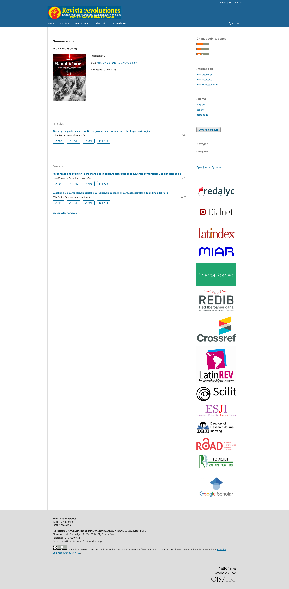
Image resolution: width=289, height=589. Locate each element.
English (200, 104)
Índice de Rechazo (122, 23)
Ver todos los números (65, 213)
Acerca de (80, 23)
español (200, 109)
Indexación (100, 23)
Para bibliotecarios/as (207, 84)
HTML (74, 141)
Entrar (238, 2)
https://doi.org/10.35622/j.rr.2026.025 (117, 62)
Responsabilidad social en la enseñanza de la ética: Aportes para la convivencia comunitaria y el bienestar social (117, 173)
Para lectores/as (204, 74)
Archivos (64, 23)
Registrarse (225, 2)
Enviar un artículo (208, 129)
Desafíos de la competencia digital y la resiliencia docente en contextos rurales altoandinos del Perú (110, 192)
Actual (51, 23)
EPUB (105, 141)
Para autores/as (204, 79)
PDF (59, 141)
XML (89, 141)
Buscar (235, 23)
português (202, 114)
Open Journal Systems (208, 167)
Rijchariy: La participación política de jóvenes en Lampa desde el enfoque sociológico (102, 131)
